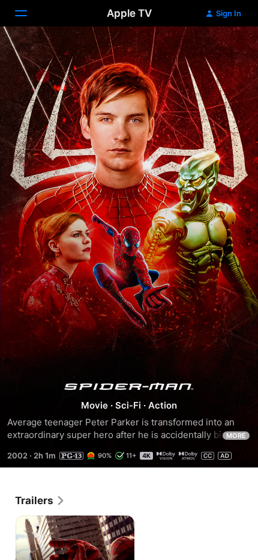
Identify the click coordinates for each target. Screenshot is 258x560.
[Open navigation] (28, 13)
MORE (236, 435)
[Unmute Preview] (225, 50)
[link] (40, 500)
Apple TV (129, 13)
